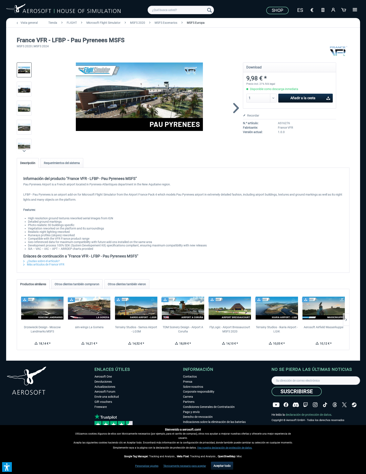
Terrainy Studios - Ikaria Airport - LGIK (277, 329)
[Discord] (296, 404)
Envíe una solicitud (106, 396)
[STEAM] (354, 404)
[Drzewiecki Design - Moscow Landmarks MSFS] (42, 308)
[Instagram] (315, 404)
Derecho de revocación (198, 416)
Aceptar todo (222, 465)
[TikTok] (325, 404)
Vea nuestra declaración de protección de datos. (224, 447)
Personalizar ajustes (146, 465)
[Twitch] (306, 404)
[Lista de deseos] (323, 9)
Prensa (187, 381)
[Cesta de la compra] (344, 9)
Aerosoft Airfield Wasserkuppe (323, 327)
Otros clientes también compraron (77, 284)
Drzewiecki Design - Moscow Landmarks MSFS (42, 329)
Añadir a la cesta (302, 98)
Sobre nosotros (193, 386)
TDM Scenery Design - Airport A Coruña (183, 329)
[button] (7, 467)
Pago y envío (191, 412)
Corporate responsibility (198, 391)
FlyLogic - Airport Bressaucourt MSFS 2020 (229, 329)
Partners (188, 401)
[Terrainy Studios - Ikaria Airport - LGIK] (276, 308)
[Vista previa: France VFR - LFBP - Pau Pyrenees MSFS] (24, 70)
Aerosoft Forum (104, 391)
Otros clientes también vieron (127, 284)
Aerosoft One (103, 376)
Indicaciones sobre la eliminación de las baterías (214, 422)
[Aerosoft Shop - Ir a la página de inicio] (63, 9)
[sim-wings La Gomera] (89, 308)
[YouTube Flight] (276, 404)
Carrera (188, 396)
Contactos (190, 376)
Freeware (100, 407)
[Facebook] (286, 404)
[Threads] (335, 404)
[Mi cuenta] (333, 9)
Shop (277, 10)
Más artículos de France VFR (45, 264)
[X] (344, 404)
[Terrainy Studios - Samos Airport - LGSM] (136, 308)
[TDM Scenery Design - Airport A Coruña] (183, 308)
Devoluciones (103, 381)
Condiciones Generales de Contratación (209, 407)
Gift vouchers (103, 401)
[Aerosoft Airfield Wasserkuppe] (323, 308)
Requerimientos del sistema (62, 163)
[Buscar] (209, 10)
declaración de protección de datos (308, 414)
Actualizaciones (104, 386)
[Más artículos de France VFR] (338, 50)
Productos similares (33, 284)
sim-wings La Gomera (89, 327)
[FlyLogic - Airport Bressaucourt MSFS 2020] (230, 308)
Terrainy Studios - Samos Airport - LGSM (136, 329)
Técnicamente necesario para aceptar (184, 465)
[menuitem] (181, 10)
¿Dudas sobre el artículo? (43, 261)
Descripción (27, 163)
